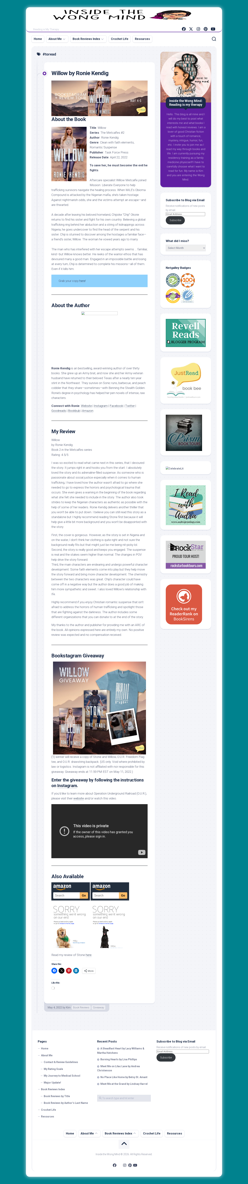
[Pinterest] (206, 29)
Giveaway (98, 1007)
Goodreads (58, 411)
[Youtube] (213, 29)
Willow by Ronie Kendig (79, 73)
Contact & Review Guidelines (61, 1062)
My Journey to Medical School (62, 1075)
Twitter (130, 406)
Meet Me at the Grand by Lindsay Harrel (124, 1083)
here (82, 281)
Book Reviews (81, 1007)
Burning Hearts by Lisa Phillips (118, 1059)
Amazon (87, 411)
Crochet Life (119, 39)
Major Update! (52, 1082)
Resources (142, 39)
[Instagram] (198, 29)
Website (86, 406)
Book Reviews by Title (57, 1096)
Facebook (116, 406)
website (78, 798)
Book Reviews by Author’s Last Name (66, 1102)
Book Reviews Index (86, 39)
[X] (191, 29)
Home (38, 39)
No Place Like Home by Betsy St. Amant (123, 1077)
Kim (68, 1007)
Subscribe (175, 220)
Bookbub (74, 411)
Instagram (101, 406)
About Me (55, 39)
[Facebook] (184, 29)
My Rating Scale (53, 1069)
